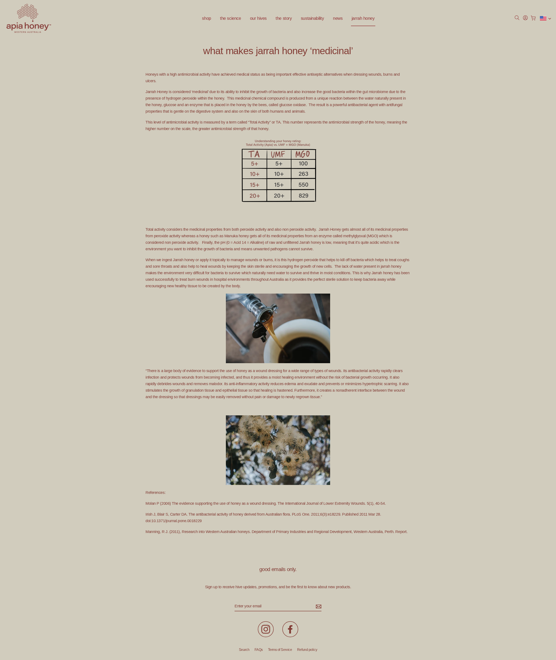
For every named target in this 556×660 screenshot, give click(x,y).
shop (206, 18)
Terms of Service (280, 650)
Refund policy (307, 650)
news (338, 18)
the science (230, 18)
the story (284, 18)
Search (244, 650)
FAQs (259, 650)
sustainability (312, 18)
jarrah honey (363, 18)
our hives (258, 18)
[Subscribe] (317, 606)
